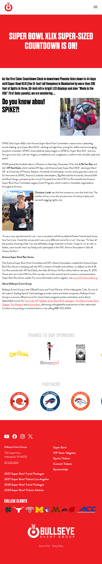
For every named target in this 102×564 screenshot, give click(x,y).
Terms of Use (44, 545)
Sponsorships (60, 469)
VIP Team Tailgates (64, 453)
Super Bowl (60, 447)
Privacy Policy (57, 545)
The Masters (17, 304)
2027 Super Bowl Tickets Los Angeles (26, 479)
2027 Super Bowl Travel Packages (24, 474)
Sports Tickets (61, 458)
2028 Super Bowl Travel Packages (24, 484)
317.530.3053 (11, 462)
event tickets (34, 304)
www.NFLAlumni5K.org (85, 278)
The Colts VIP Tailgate (35, 301)
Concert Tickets (62, 464)
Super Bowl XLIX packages (61, 301)
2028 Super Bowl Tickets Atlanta (24, 490)
